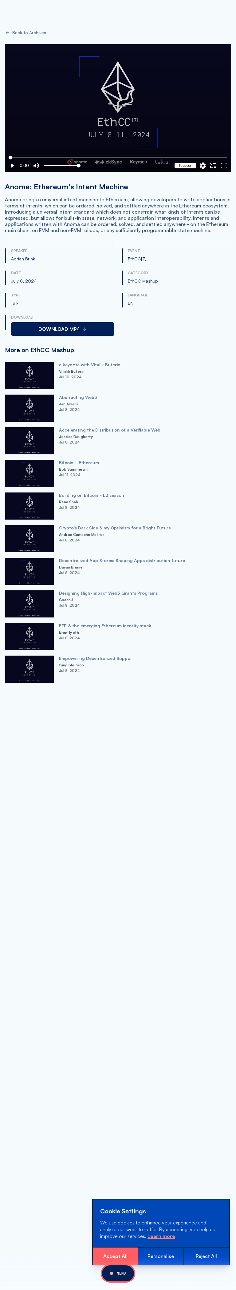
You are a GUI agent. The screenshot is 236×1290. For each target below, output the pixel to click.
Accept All (115, 1256)
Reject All (206, 1256)
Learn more (161, 1236)
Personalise (161, 1256)
